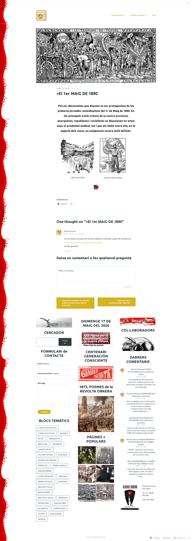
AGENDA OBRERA (137, 15)
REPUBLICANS (43, 503)
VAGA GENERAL (56, 514)
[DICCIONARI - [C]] (105, 455)
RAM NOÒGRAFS (44, 492)
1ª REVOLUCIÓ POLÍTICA (47, 428)
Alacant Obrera (70, 231)
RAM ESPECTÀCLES (45, 487)
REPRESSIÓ (63, 498)
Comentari (127, 287)
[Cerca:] (188, 3)
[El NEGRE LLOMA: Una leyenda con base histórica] (105, 474)
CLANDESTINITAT (44, 449)
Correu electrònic (48, 373)
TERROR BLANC (59, 508)
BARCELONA (42, 444)
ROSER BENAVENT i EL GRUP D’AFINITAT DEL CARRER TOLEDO (142, 442)
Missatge (41, 383)
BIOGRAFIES (57, 444)
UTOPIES (41, 514)
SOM (154, 15)
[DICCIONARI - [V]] (87, 455)
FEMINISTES (42, 465)
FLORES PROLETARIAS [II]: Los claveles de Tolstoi (141, 371)
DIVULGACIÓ (63, 455)
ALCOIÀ (41, 438)
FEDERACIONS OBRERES (47, 460)
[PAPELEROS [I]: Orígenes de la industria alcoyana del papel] (87, 493)
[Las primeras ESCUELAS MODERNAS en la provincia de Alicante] (105, 493)
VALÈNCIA (41, 519)
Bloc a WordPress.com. (96, 537)
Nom (43, 363)
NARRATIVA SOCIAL (45, 481)
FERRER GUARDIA (59, 465)
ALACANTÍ (64, 433)
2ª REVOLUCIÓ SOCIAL (46, 433)
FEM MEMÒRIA (117, 15)
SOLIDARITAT (43, 508)
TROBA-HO (65, 342)
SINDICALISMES (60, 503)
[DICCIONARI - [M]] (87, 474)
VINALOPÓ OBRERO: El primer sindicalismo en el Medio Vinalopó (75, 303)
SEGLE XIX (75, 88)
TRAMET (44, 412)
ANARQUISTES (54, 438)
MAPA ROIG (63, 476)
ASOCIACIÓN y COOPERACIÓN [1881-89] (119, 302)
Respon (67, 251)
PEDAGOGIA (62, 481)
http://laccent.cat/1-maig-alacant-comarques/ (83, 242)
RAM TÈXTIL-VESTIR (45, 498)
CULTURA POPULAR (45, 455)
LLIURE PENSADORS (45, 476)
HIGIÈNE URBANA (44, 471)
